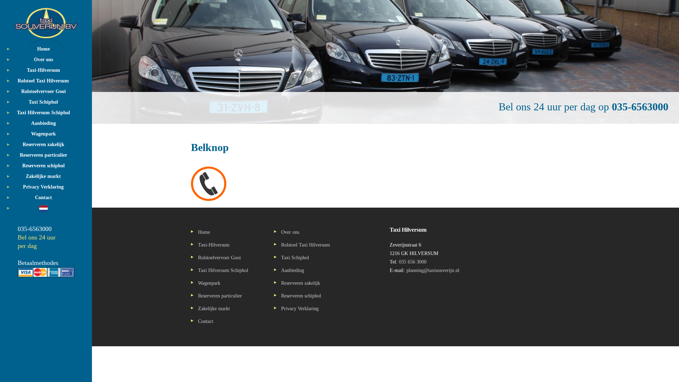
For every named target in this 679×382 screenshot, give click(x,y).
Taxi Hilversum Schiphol (43, 112)
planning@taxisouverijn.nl (432, 270)
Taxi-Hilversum (43, 70)
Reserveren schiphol (43, 165)
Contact (43, 197)
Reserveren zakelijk (43, 144)
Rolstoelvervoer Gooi (43, 91)
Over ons (43, 59)
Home (43, 49)
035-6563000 (35, 228)
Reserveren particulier (43, 155)
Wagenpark (43, 134)
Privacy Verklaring (43, 187)
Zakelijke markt (43, 176)
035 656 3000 (412, 262)
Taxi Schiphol (43, 102)
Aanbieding (43, 123)
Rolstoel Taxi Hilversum (43, 80)
